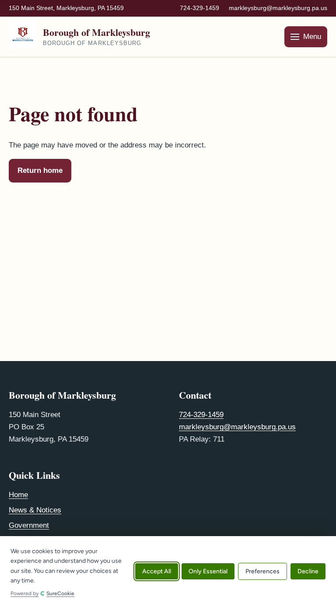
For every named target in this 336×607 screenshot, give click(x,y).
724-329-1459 (199, 7)
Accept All (156, 571)
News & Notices (35, 510)
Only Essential (208, 571)
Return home (40, 170)
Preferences (262, 571)
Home (18, 495)
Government (29, 525)
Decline (308, 571)
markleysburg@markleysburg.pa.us (278, 7)
